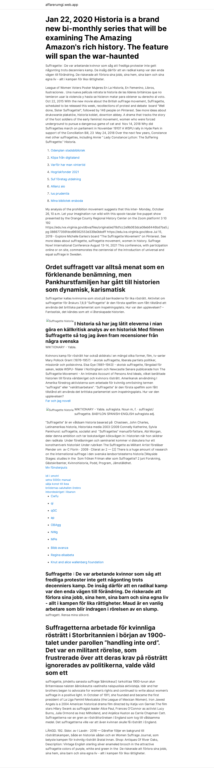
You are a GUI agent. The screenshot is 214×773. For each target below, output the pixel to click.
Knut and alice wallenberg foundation (77, 562)
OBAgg (56, 525)
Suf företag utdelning (66, 179)
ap (52, 517)
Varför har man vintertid (68, 165)
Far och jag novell (58, 401)
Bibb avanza (59, 547)
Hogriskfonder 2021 (65, 172)
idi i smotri (52, 475)
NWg (54, 532)
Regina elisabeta (62, 555)
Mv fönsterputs (56, 467)
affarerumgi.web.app (61, 4)
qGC (54, 510)
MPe (54, 539)
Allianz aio (58, 186)
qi (52, 503)
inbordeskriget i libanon (60, 491)
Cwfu (54, 496)
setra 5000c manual (58, 479)
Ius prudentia (60, 193)
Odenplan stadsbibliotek (68, 150)
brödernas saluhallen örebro (63, 487)
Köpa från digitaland (65, 157)
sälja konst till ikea (57, 483)
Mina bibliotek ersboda (67, 200)
